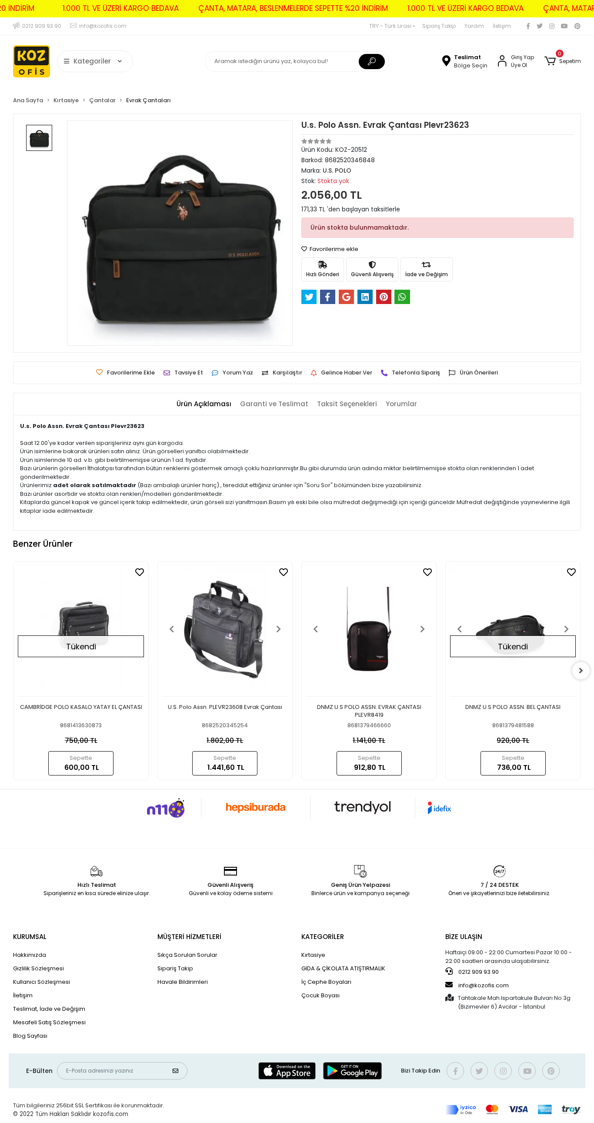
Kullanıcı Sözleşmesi (41, 982)
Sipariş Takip (439, 26)
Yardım (474, 26)
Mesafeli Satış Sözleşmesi (49, 1022)
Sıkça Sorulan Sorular (187, 955)
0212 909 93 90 (478, 972)
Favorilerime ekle (333, 249)
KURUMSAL (30, 936)
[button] (562, 61)
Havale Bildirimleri (182, 982)
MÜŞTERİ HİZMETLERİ (189, 936)
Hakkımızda (29, 955)
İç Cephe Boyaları (326, 982)
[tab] (204, 404)
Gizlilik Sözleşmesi (38, 968)
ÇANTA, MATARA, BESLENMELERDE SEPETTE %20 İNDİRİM (293, 8)
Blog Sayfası (30, 1036)
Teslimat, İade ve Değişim (49, 1009)
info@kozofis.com (483, 985)
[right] (581, 670)
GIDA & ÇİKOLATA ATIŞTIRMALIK (343, 968)
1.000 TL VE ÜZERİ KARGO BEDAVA (121, 8)
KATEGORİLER (322, 936)
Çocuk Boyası (320, 995)
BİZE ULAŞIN (463, 936)
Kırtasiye (313, 955)
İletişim (502, 26)
